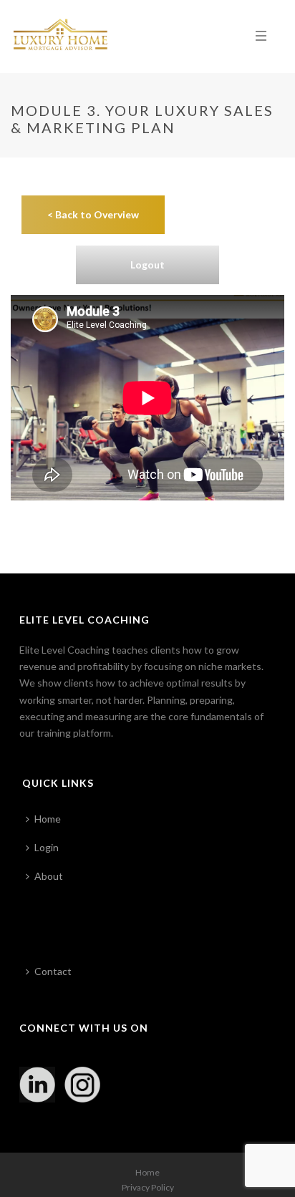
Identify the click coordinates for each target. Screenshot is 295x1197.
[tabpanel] (147, 347)
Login (46, 847)
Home (47, 819)
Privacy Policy (148, 1187)
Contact (53, 971)
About (48, 876)
